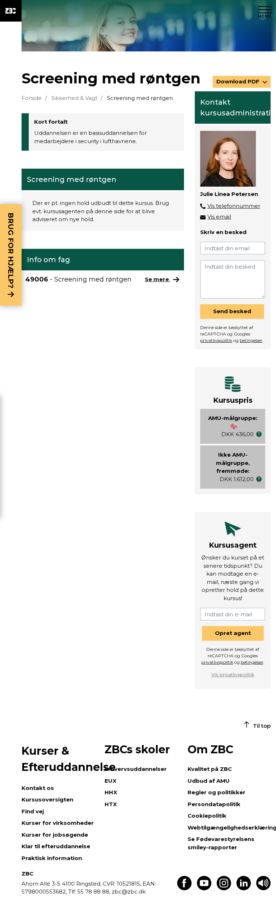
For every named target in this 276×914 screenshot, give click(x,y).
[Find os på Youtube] (204, 888)
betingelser (251, 340)
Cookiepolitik (207, 815)
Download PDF (238, 81)
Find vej (33, 811)
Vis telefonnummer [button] (233, 205)
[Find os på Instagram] (224, 888)
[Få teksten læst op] (263, 888)
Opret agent (233, 633)
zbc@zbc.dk (129, 891)
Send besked (232, 311)
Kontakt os (38, 788)
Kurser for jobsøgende (55, 834)
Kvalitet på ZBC (210, 769)
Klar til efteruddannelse (56, 846)
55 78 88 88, (94, 891)
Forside (32, 98)
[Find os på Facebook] (184, 888)
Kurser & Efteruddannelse (59, 759)
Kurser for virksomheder (58, 822)
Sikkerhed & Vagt (74, 98)
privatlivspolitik (216, 340)
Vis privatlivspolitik (232, 674)
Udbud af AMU (209, 780)
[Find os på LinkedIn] (243, 888)
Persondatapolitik (214, 804)
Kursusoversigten (47, 799)
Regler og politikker (216, 792)
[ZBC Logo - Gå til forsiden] (11, 11)
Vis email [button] (219, 216)
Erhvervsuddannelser (136, 769)
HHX (111, 792)
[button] (259, 434)
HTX (111, 804)
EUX (110, 780)
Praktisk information (52, 858)
